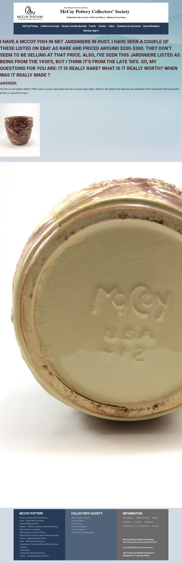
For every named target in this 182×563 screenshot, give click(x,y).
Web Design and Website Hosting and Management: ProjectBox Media (138, 554)
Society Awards (78, 529)
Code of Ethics (78, 520)
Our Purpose (77, 523)
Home (155, 526)
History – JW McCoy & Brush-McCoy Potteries (39, 526)
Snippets (23, 547)
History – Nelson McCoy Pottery (33, 538)
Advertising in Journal (81, 517)
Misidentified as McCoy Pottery (33, 532)
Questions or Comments (136, 526)
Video (111, 26)
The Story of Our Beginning (83, 532)
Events (92, 26)
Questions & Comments (129, 26)
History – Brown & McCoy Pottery (33, 517)
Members (128, 518)
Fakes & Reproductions (29, 523)
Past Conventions (79, 526)
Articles (102, 26)
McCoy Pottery (30, 26)
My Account (142, 518)
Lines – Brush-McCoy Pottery (32, 520)
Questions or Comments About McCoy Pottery (39, 544)
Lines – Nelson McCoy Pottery (32, 541)
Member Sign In (91, 31)
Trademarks (25, 550)
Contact (148, 522)
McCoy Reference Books (30, 529)
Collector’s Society (50, 26)
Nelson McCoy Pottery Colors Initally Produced (39, 535)
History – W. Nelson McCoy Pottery (34, 556)
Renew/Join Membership (74, 26)
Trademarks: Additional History (32, 553)
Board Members (151, 26)
